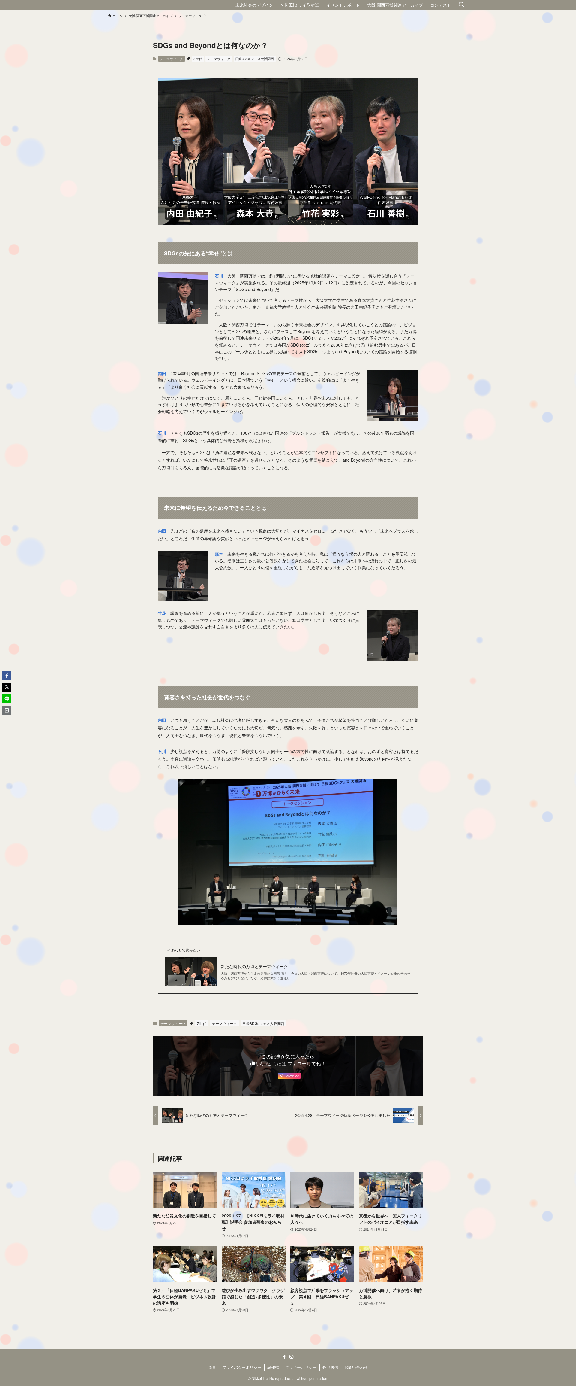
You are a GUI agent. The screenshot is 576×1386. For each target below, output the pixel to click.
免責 (212, 1367)
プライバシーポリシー (241, 1367)
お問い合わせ (356, 1367)
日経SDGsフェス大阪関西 (254, 58)
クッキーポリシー (300, 1367)
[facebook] (284, 1357)
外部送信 (330, 1367)
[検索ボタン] (461, 5)
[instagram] (291, 1357)
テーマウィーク (171, 58)
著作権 (273, 1367)
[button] (6, 675)
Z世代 (198, 58)
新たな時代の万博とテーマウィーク (254, 966)
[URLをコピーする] (6, 710)
